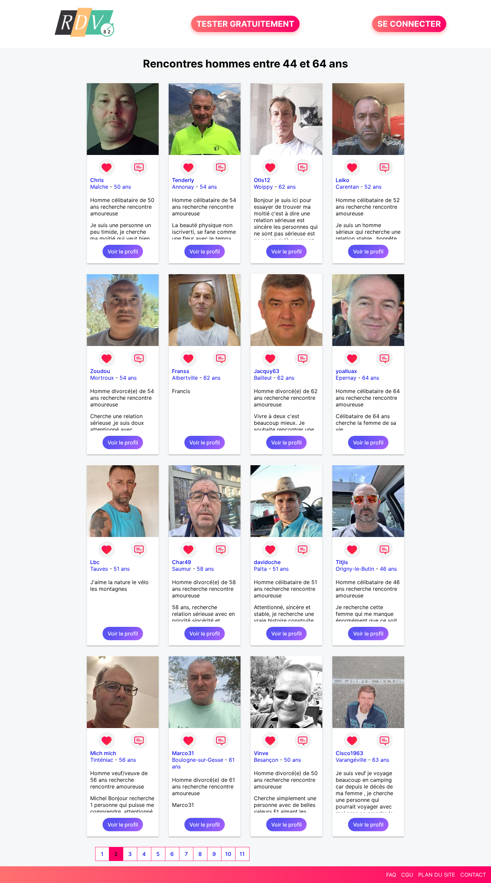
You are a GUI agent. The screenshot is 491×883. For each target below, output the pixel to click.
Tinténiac (101, 759)
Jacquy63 (266, 371)
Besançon (266, 759)
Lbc (95, 562)
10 (228, 854)
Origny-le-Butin (355, 568)
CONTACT (473, 874)
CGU (407, 874)
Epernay (346, 377)
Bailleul (263, 377)
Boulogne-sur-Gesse (197, 759)
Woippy (263, 186)
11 (242, 854)
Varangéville (351, 759)
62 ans (287, 186)
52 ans (372, 186)
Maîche (99, 186)
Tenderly (183, 180)
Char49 (181, 562)
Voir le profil (123, 251)
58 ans (205, 568)
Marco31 (183, 753)
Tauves (99, 568)
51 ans (122, 568)
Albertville (185, 377)
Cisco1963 (349, 753)
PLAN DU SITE (436, 874)
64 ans (370, 377)
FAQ (391, 874)
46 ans (388, 568)
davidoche (267, 562)
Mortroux (102, 377)
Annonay (183, 186)
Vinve (261, 753)
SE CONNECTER (409, 24)
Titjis (342, 562)
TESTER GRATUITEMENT (245, 24)
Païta (260, 568)
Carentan (347, 186)
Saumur (181, 568)
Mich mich (103, 753)
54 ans (208, 186)
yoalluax (346, 371)
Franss (180, 371)
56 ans (127, 759)
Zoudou (100, 371)
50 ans (122, 186)
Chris (97, 180)
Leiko (342, 180)
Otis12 (262, 180)
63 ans (380, 759)
